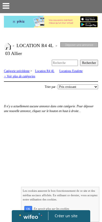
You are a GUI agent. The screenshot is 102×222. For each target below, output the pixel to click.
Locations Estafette (71, 71)
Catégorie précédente (17, 71)
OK (28, 209)
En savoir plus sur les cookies (51, 208)
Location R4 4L (44, 71)
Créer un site (66, 215)
